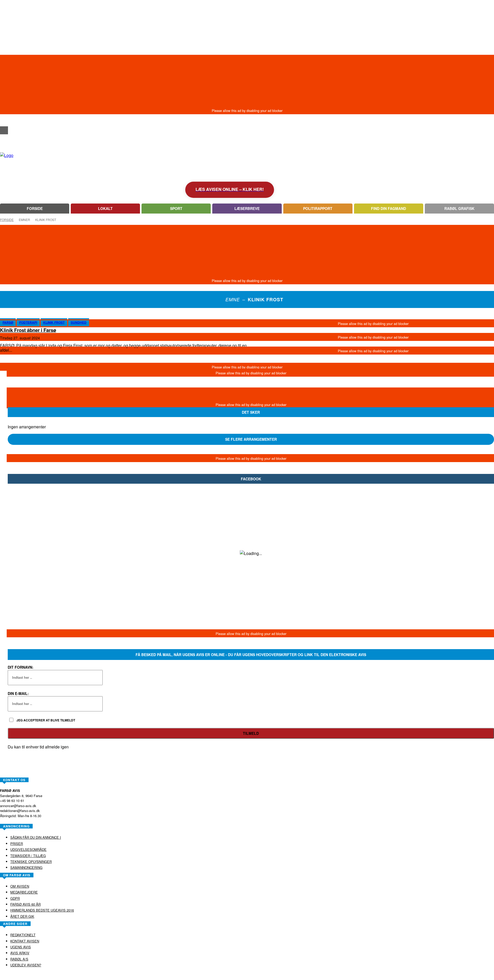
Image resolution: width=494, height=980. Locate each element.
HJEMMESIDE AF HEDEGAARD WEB (266, 976)
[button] (4, 121)
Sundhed (78, 322)
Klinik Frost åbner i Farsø (28, 329)
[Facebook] (4, 130)
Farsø (8, 322)
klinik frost (54, 322)
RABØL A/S (231, 976)
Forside (7, 219)
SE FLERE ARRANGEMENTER (251, 439)
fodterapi (28, 322)
